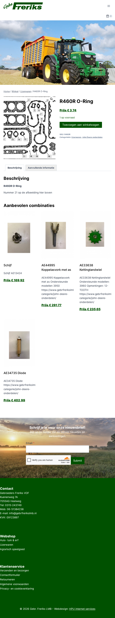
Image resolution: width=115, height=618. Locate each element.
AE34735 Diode (15, 373)
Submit (77, 460)
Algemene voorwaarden (14, 584)
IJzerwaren (76, 137)
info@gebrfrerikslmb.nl (23, 513)
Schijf (8, 265)
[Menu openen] (108, 6)
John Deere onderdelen (92, 137)
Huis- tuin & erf (9, 540)
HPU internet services (82, 608)
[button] (51, 99)
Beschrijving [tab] (15, 167)
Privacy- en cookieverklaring (17, 588)
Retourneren (7, 579)
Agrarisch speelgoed (12, 549)
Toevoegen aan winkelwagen (80, 124)
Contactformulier (10, 574)
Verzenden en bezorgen (14, 570)
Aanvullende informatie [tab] (41, 167)
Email (30, 443)
